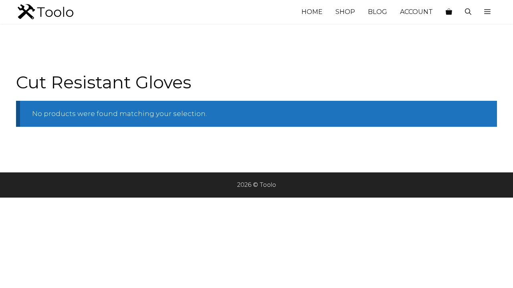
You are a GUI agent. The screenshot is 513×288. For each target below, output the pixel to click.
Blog (377, 12)
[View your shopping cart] (448, 12)
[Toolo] (56, 12)
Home (312, 12)
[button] (487, 12)
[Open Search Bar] (468, 12)
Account (416, 12)
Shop (345, 12)
